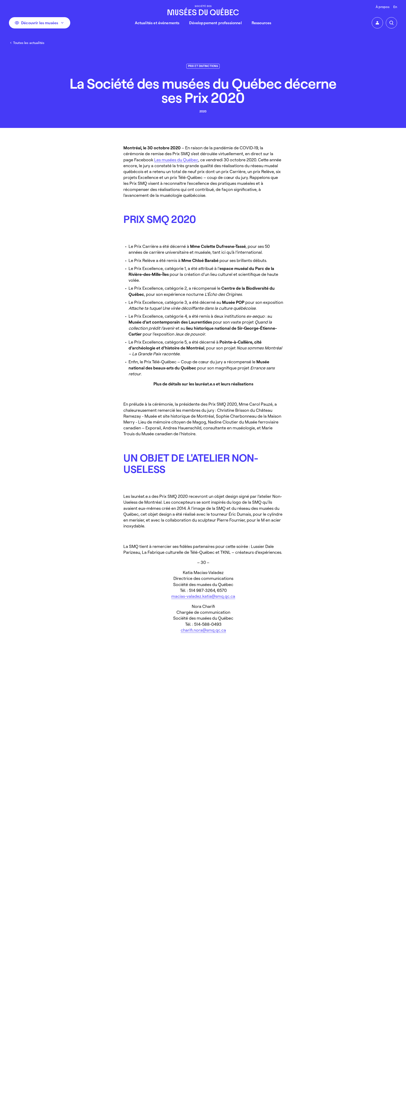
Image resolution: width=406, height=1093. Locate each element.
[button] (377, 22)
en (395, 7)
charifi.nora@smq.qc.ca (203, 630)
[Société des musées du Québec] (203, 10)
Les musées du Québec (176, 159)
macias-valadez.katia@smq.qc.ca (203, 596)
